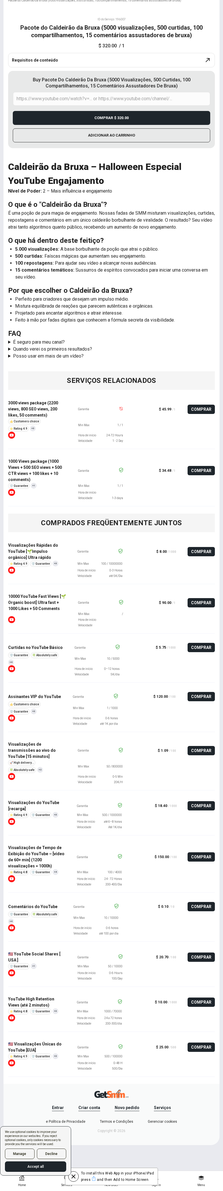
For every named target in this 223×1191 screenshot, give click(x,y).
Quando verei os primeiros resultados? (52, 349)
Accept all (35, 1167)
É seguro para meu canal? (39, 342)
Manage (19, 1154)
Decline (51, 1154)
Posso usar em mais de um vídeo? (48, 356)
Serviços (162, 1107)
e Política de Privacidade (65, 1122)
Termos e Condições (116, 1122)
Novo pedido (127, 1107)
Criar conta (89, 1107)
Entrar (58, 1107)
